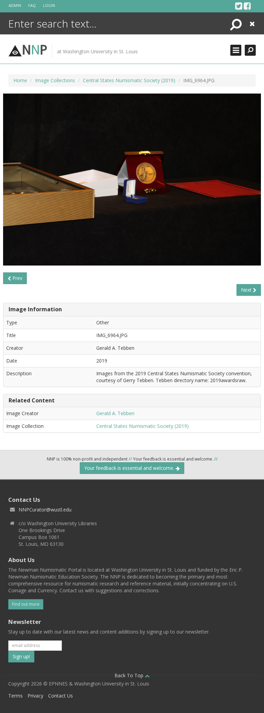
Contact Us (60, 695)
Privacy (35, 695)
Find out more (26, 604)
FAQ (32, 5)
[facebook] (247, 6)
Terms (15, 695)
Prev (16, 278)
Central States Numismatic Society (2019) (129, 80)
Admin (15, 5)
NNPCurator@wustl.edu (45, 509)
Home (20, 80)
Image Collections (55, 80)
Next (247, 290)
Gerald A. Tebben (115, 413)
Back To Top (129, 675)
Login (49, 5)
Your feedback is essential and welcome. (130, 468)
